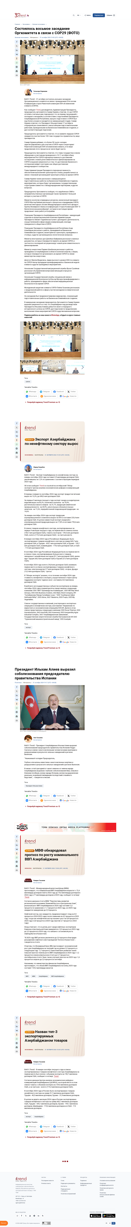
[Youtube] (30, 1215)
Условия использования (107, 1180)
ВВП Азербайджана (57, 976)
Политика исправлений (68, 1193)
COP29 (28, 381)
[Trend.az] (22, 15)
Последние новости (47, 1180)
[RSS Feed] (42, 1215)
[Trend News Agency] (21, 1179)
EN (106, 1223)
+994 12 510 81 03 (21, 1200)
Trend (38, 110)
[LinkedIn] (38, 1215)
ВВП (27, 976)
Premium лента (46, 1183)
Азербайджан (43, 976)
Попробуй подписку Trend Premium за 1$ (43, 402)
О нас (62, 1180)
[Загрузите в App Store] (95, 1216)
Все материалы (37, 93)
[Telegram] (34, 1215)
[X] (26, 1215)
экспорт (28, 627)
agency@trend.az (20, 1202)
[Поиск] (74, 15)
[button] (17, 42)
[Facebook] (21, 1215)
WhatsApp (55, 315)
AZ (110, 1223)
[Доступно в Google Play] (108, 1216)
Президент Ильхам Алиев (34, 786)
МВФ (33, 976)
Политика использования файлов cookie (107, 1194)
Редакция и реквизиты (68, 1183)
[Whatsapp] (17, 1215)
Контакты (64, 1186)
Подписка (83, 1180)
